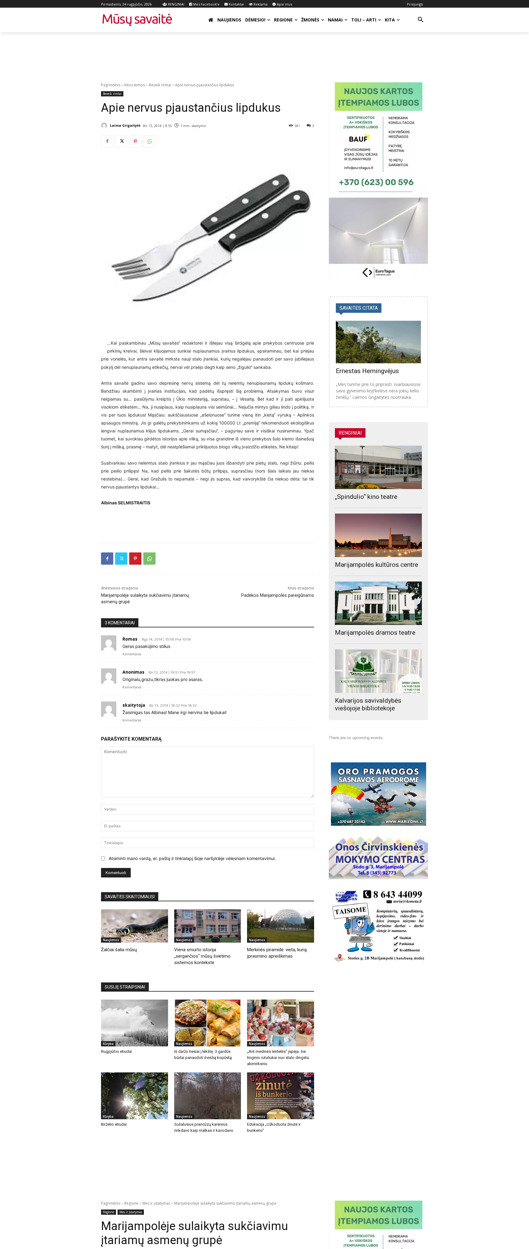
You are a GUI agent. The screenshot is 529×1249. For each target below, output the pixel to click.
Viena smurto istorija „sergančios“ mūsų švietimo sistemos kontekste (202, 956)
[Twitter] (121, 141)
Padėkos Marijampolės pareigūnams (277, 595)
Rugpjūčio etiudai (116, 1051)
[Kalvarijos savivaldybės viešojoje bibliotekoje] (378, 671)
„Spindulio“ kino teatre (366, 496)
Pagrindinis (110, 85)
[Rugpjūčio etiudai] (134, 1023)
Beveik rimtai (160, 85)
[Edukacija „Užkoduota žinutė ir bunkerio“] (280, 1095)
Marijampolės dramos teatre (375, 632)
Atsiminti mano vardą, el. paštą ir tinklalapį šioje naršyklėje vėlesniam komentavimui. (192, 858)
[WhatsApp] (149, 141)
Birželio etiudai (114, 1124)
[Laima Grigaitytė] (105, 125)
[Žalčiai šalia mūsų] (134, 926)
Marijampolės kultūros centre (376, 564)
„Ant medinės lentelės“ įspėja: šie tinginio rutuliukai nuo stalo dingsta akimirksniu (278, 1057)
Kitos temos (134, 85)
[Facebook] (107, 141)
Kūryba (108, 1043)
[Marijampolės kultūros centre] (378, 535)
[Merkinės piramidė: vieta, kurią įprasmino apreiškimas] (280, 926)
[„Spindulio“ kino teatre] (378, 467)
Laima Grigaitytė (125, 125)
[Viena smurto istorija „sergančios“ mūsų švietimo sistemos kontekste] (207, 926)
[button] (420, 20)
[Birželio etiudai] (134, 1095)
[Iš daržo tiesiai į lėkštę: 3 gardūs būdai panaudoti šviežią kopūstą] (207, 1023)
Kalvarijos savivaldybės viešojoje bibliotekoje (368, 704)
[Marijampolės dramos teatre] (378, 603)
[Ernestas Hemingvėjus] (378, 342)
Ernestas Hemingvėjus (367, 371)
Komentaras (131, 654)
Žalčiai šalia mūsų (119, 949)
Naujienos (111, 940)
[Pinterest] (135, 141)
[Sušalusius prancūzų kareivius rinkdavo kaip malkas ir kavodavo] (207, 1095)
